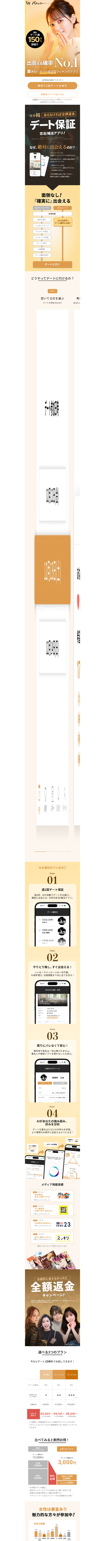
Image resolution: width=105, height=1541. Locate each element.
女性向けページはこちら (52, 94)
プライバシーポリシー (49, 99)
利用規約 (35, 99)
